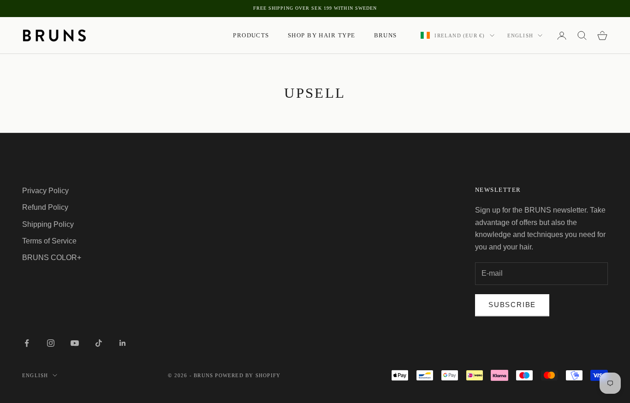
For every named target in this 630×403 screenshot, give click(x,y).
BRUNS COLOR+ (51, 257)
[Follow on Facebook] (26, 343)
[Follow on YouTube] (74, 343)
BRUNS (385, 35)
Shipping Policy (48, 224)
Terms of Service (49, 241)
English (520, 35)
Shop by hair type (322, 35)
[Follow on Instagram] (50, 343)
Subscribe (512, 304)
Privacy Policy (45, 191)
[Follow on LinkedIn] (122, 343)
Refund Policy (45, 207)
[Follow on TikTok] (98, 343)
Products (251, 35)
